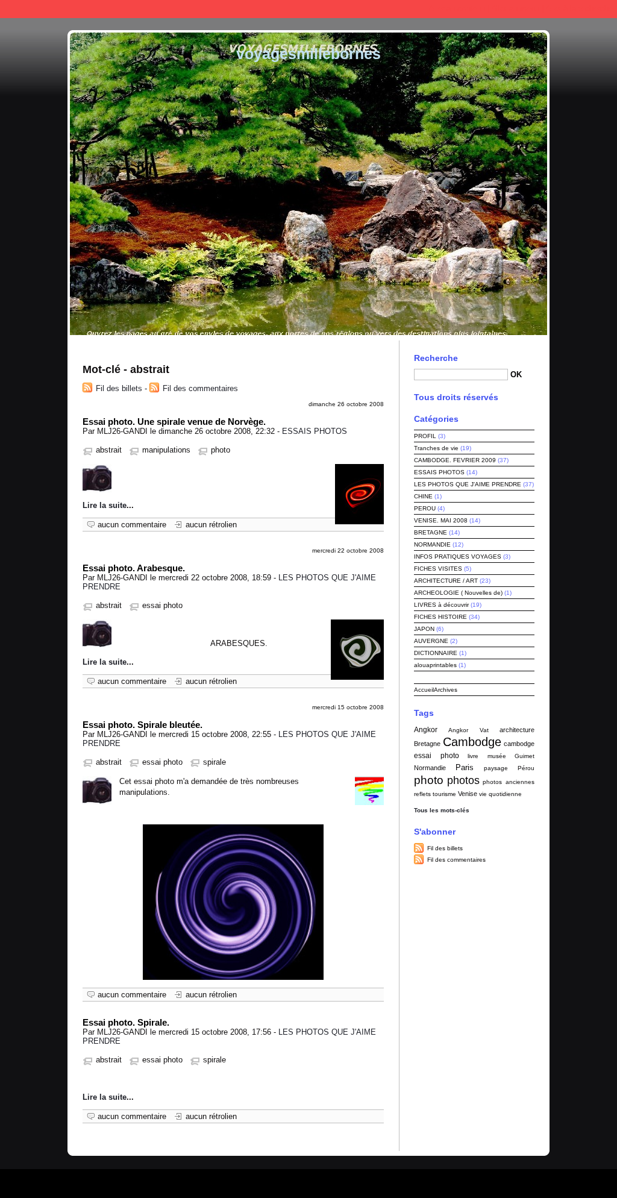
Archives (445, 689)
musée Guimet (511, 756)
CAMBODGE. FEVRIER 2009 (455, 460)
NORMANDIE (432, 544)
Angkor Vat (468, 730)
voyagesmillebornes (308, 53)
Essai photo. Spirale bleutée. (142, 725)
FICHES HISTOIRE (440, 616)
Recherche (436, 358)
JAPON (424, 629)
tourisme (444, 794)
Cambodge (472, 741)
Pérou (526, 768)
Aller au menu (515, 8)
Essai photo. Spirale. (126, 1022)
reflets (422, 794)
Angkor (425, 730)
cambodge (519, 743)
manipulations (166, 449)
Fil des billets (119, 388)
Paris (465, 767)
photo (220, 449)
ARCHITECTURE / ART (446, 580)
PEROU (425, 508)
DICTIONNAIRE (435, 653)
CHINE (423, 496)
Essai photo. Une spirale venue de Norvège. (174, 421)
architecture (517, 729)
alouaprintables (435, 665)
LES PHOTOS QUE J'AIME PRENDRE (467, 484)
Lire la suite (105, 505)
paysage (496, 768)
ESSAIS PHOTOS (314, 431)
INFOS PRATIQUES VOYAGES (457, 556)
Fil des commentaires (200, 388)
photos (463, 780)
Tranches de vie (436, 448)
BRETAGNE (430, 532)
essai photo (162, 605)
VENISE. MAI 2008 (441, 520)
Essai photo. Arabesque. (134, 568)
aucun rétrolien (211, 524)
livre (473, 756)
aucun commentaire (132, 524)
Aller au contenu (456, 8)
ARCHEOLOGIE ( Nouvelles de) (458, 592)
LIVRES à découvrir (441, 604)
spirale (214, 762)
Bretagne (427, 743)
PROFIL (425, 436)
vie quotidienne (500, 794)
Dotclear (337, 1180)
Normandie (430, 767)
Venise (467, 793)
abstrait (109, 449)
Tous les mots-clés (441, 810)
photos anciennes (508, 782)
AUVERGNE (431, 641)
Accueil (424, 689)
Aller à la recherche (579, 8)
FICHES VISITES (438, 568)
